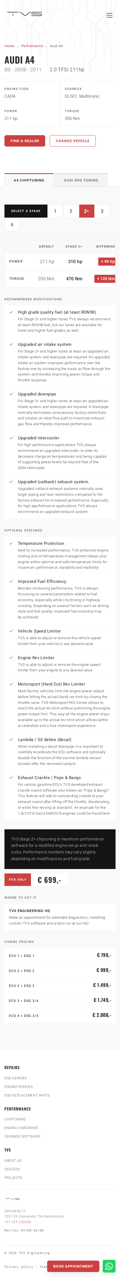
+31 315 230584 (17, 1222)
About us (12, 1161)
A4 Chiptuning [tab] (29, 180)
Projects (13, 1178)
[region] (60, 264)
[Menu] (109, 15)
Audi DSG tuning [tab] (81, 180)
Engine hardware (21, 1128)
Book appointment (73, 1266)
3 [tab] (105, 212)
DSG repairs (15, 1078)
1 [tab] (58, 212)
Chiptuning (15, 1119)
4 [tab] (15, 226)
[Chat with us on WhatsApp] (109, 1266)
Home (9, 46)
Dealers (12, 1169)
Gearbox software (22, 1137)
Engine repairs (18, 1087)
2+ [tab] (89, 212)
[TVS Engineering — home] (25, 15)
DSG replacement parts (27, 1095)
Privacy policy (18, 1267)
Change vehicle (73, 141)
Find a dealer (25, 141)
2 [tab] (74, 212)
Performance (32, 46)
